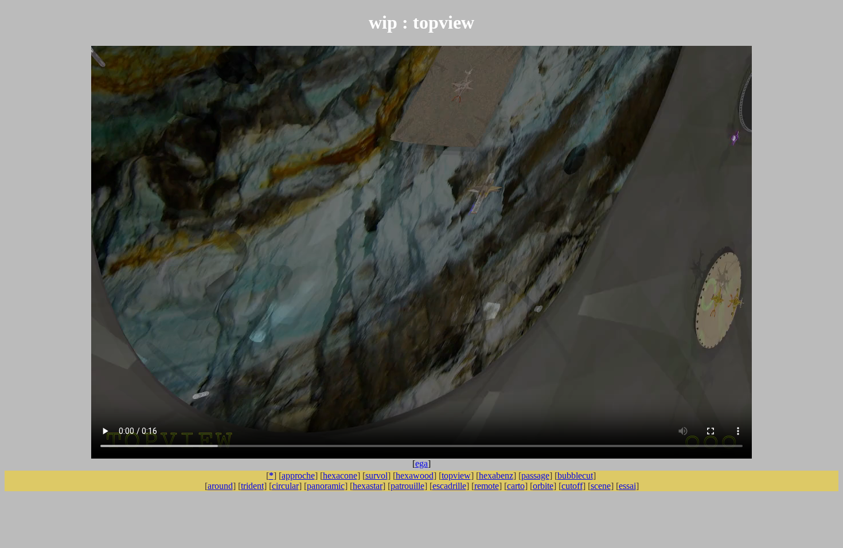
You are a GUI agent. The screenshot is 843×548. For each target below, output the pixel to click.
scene (601, 486)
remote (486, 486)
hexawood (415, 475)
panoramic (326, 486)
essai (627, 486)
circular (285, 486)
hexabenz (496, 475)
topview (456, 475)
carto (516, 486)
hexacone (340, 475)
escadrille (449, 486)
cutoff (572, 486)
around (220, 486)
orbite (543, 486)
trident (252, 486)
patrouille (407, 486)
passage (535, 475)
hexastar (368, 486)
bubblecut (575, 475)
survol (376, 475)
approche (298, 475)
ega (421, 463)
